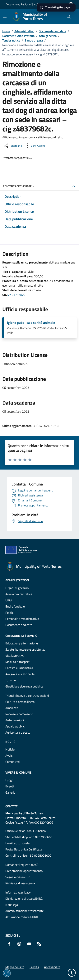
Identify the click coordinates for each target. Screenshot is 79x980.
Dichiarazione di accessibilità (24, 898)
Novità (10, 741)
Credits (34, 967)
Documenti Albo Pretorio (18, 35)
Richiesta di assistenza (20, 883)
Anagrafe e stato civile (20, 674)
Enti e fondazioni (16, 606)
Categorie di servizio (21, 635)
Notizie (10, 749)
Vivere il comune (18, 772)
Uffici (8, 600)
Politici (9, 612)
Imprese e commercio (19, 714)
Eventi (9, 786)
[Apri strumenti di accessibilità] (71, 972)
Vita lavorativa (14, 655)
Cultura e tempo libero (20, 701)
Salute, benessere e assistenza (25, 649)
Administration (24, 31)
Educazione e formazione (21, 643)
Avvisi (9, 755)
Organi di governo (17, 588)
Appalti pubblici (15, 726)
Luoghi (9, 780)
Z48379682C (17, 294)
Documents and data (52, 31)
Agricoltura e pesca (17, 732)
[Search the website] (68, 16)
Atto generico (48, 35)
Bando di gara (34, 40)
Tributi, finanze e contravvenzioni (27, 695)
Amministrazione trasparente (24, 911)
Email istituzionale (17, 843)
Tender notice (11, 40)
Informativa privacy (18, 892)
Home (6, 31)
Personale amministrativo (22, 618)
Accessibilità (52, 967)
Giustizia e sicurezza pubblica (24, 686)
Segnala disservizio (17, 877)
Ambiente (11, 708)
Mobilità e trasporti (17, 661)
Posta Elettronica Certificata (23, 849)
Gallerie (10, 792)
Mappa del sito (14, 967)
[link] (22, 550)
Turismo (10, 680)
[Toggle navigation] (4, 16)
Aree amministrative (18, 594)
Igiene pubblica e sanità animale (31, 322)
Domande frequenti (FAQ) (21, 864)
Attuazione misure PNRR (21, 917)
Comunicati (12, 761)
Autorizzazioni (14, 720)
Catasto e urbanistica (19, 668)
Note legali (12, 904)
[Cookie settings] (7, 973)
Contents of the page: (17, 186)
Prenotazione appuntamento (24, 871)
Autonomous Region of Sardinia (23, 4)
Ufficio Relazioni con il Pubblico (25, 831)
